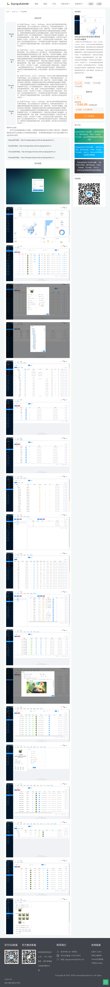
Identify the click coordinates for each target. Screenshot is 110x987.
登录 (91, 4)
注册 (99, 4)
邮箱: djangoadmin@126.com (72, 959)
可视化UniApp (96, 963)
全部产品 (15, 11)
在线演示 (78, 4)
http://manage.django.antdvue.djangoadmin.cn (37, 140)
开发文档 (64, 4)
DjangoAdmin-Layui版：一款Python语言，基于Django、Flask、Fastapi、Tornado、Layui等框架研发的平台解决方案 (89, 136)
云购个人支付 (96, 952)
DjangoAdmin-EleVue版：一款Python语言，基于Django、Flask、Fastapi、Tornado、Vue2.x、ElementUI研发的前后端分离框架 (89, 151)
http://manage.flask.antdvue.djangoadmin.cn (35, 146)
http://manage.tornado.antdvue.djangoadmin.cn (39, 152)
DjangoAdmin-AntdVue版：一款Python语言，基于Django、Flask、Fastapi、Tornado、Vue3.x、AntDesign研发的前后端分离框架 (89, 166)
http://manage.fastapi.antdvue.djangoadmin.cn (37, 157)
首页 (7, 11)
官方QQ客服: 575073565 (71, 955)
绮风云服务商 (96, 955)
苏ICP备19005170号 (12, 983)
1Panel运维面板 (97, 959)
